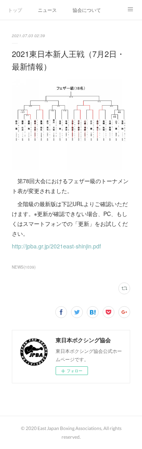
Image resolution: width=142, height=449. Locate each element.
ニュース (47, 9)
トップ (15, 9)
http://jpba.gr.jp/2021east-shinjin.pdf (56, 246)
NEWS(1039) (24, 267)
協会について (87, 9)
